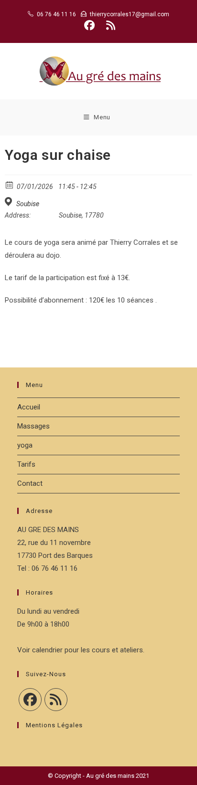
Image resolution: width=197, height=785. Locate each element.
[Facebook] (30, 699)
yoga (25, 445)
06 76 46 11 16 (56, 14)
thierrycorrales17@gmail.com (129, 14)
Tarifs (26, 464)
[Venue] (10, 201)
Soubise (27, 204)
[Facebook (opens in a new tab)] (89, 25)
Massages (33, 426)
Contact (30, 483)
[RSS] (55, 699)
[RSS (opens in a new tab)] (109, 25)
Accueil (28, 407)
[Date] (10, 184)
